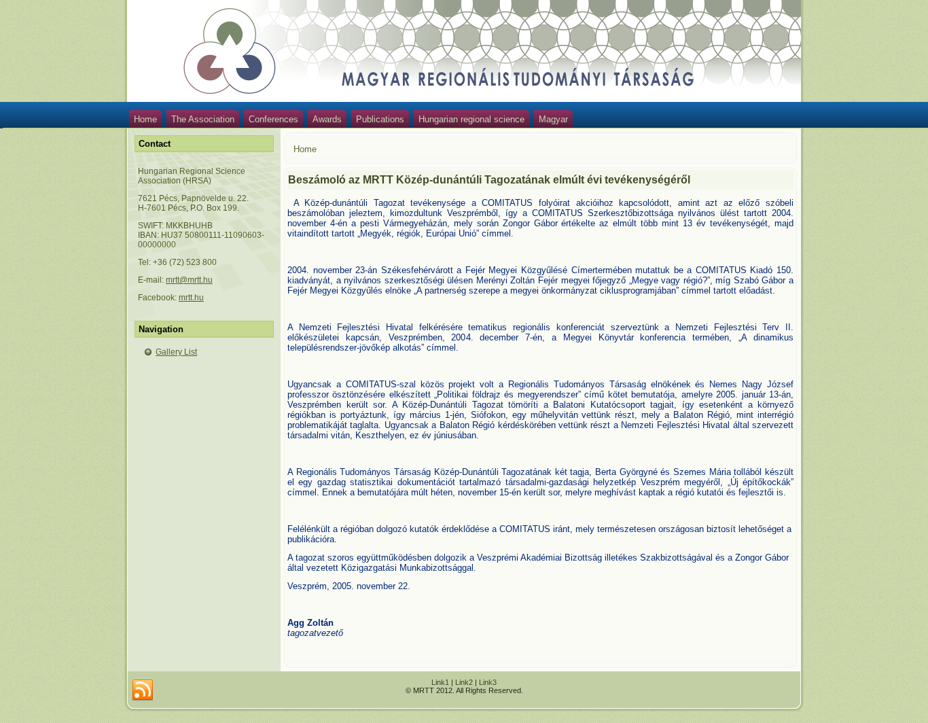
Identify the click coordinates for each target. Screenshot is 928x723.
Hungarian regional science (471, 119)
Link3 (488, 682)
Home (145, 119)
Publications (380, 119)
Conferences (273, 119)
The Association (202, 119)
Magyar (553, 119)
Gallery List (176, 352)
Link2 (464, 682)
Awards (327, 119)
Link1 (440, 682)
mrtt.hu (191, 297)
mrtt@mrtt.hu (189, 280)
